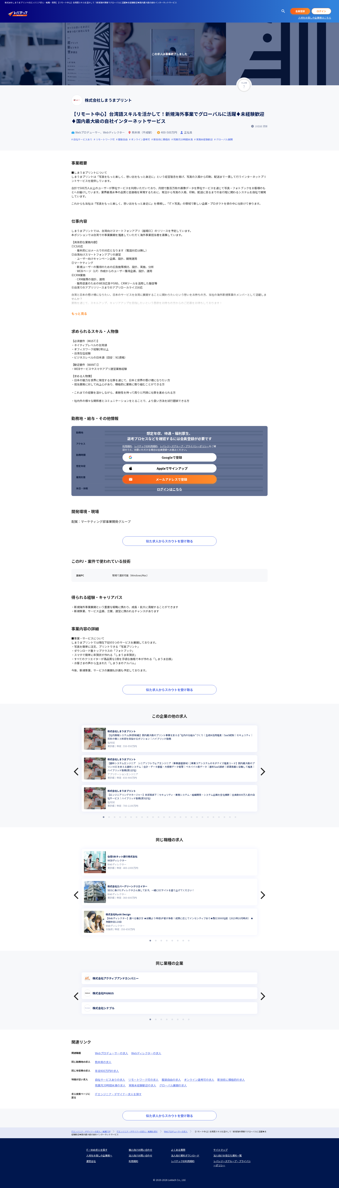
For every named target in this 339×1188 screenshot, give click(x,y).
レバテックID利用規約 (146, 446)
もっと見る (79, 313)
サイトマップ (220, 1149)
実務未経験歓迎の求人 (142, 1085)
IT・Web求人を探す (96, 1149)
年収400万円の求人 (107, 1071)
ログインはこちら (169, 489)
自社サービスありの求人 (110, 1080)
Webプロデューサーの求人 (111, 1053)
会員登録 (300, 11)
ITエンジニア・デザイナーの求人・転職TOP (90, 1131)
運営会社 (91, 1161)
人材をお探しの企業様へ (99, 1155)
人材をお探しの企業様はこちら (314, 17)
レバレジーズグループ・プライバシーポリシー (184, 446)
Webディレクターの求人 (146, 1053)
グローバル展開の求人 (173, 1085)
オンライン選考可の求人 (199, 1080)
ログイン (321, 11)
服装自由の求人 (171, 1080)
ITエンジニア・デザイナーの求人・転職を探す (137, 1131)
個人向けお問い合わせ (140, 1149)
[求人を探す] (283, 11)
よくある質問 (178, 1149)
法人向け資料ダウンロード (185, 1155)
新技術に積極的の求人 (231, 1080)
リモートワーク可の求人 (143, 1080)
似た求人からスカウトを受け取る (169, 541)
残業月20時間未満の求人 (110, 1085)
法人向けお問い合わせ (140, 1155)
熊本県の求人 (103, 1062)
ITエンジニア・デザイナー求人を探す (118, 1094)
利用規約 (127, 446)
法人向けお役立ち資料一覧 (227, 1155)
